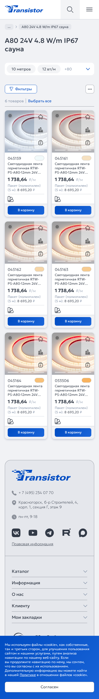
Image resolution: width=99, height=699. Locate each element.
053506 (62, 380)
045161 (61, 158)
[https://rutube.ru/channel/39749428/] (66, 533)
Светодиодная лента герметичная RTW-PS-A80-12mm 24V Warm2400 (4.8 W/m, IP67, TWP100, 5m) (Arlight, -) (72, 390)
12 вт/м (49, 69)
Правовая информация (32, 543)
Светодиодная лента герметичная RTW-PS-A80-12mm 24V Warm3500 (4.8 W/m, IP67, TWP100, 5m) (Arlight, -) (25, 279)
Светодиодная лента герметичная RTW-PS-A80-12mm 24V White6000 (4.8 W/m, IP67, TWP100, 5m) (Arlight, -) (25, 168)
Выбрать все (39, 100)
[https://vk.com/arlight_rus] (16, 533)
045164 (14, 380)
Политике (28, 675)
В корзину (26, 210)
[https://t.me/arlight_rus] (49, 533)
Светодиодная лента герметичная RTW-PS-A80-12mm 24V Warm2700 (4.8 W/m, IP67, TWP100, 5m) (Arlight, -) (25, 390)
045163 (61, 269)
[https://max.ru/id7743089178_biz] (83, 533)
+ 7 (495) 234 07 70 (36, 492)
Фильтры (23, 88)
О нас (18, 594)
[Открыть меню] (89, 9)
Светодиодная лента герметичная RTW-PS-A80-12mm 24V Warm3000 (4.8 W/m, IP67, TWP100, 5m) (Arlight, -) (72, 279)
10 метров (21, 69)
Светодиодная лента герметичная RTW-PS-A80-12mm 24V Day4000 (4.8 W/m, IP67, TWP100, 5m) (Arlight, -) (72, 168)
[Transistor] (24, 8)
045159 (14, 158)
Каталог (20, 571)
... (9, 26)
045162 (14, 269)
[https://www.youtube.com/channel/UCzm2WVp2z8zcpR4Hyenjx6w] (33, 533)
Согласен (49, 686)
